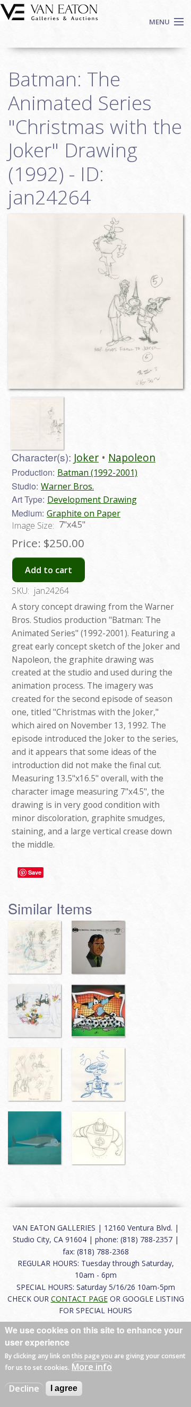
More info (92, 1367)
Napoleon (131, 457)
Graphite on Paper (83, 513)
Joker (86, 457)
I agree (63, 1388)
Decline (24, 1388)
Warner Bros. (67, 486)
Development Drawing (92, 499)
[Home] (49, 11)
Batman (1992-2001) (97, 472)
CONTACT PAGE (79, 1299)
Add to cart (48, 570)
